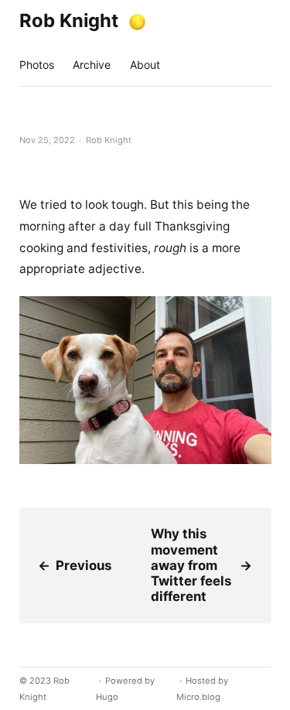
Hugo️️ (107, 696)
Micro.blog (198, 696)
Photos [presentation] (36, 64)
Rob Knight (68, 20)
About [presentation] (145, 64)
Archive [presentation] (92, 64)
